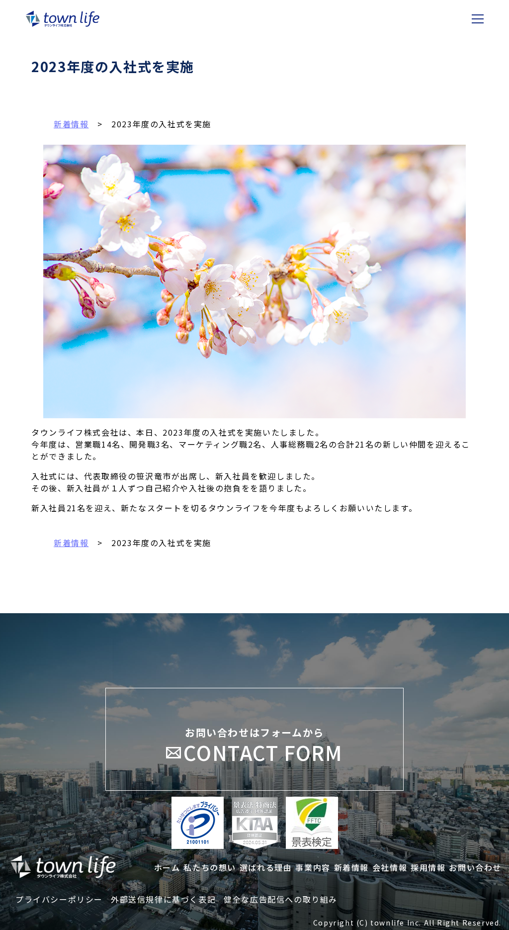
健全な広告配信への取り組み (281, 899)
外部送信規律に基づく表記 (163, 899)
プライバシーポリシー (59, 899)
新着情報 (71, 543)
